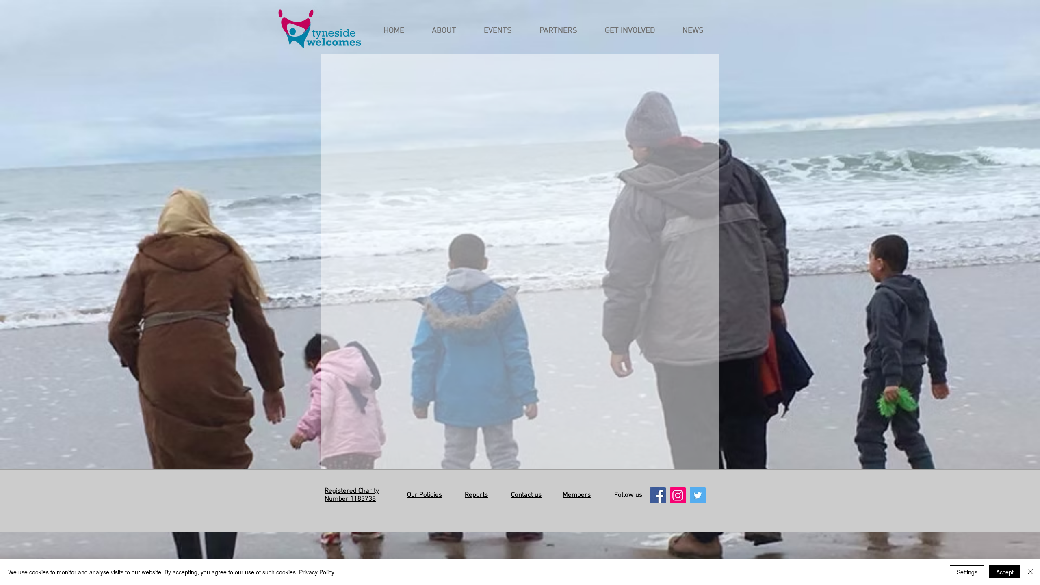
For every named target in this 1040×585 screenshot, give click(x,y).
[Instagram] (678, 495)
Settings (967, 572)
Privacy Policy (316, 572)
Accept (1005, 572)
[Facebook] (658, 495)
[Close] (1030, 572)
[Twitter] (698, 495)
